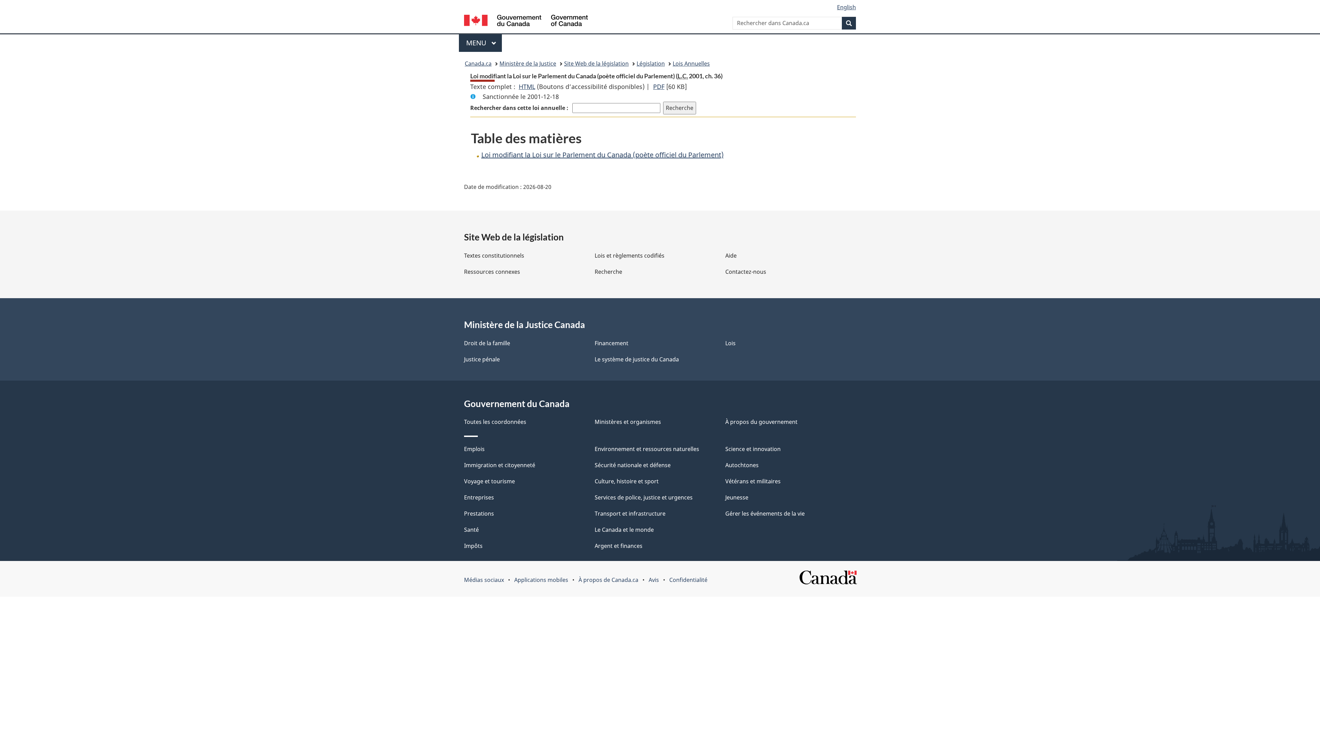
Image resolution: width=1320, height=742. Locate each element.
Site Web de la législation (596, 63)
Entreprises (479, 497)
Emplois (474, 449)
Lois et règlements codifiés (629, 255)
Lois (730, 343)
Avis (654, 580)
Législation (651, 63)
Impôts (473, 546)
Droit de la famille (487, 343)
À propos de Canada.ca (608, 580)
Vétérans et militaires (753, 481)
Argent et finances (618, 546)
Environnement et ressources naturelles (647, 449)
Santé (471, 529)
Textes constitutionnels (494, 255)
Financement (611, 343)
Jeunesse (736, 497)
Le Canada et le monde (624, 529)
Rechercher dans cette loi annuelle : (520, 108)
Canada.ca (478, 63)
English (846, 7)
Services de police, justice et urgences (644, 497)
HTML (527, 86)
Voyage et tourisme (489, 481)
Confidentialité (688, 580)
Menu (484, 42)
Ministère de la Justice (527, 63)
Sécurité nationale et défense (633, 465)
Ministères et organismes (628, 422)
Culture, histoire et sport (627, 481)
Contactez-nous (745, 272)
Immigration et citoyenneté (499, 465)
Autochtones (742, 465)
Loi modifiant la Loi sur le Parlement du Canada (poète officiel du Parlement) (602, 154)
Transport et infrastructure (630, 513)
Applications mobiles (541, 580)
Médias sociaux (484, 580)
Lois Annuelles (691, 63)
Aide (731, 255)
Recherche (608, 272)
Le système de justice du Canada (637, 359)
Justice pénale (482, 359)
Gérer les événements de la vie (765, 513)
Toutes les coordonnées (495, 422)
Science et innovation (753, 449)
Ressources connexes (492, 272)
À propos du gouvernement (761, 422)
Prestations (479, 513)
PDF (658, 86)
